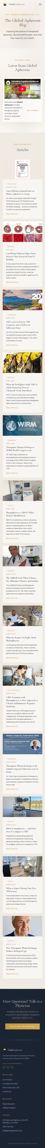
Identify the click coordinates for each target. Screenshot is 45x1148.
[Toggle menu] (40, 4)
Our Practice (7, 1080)
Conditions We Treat (10, 1084)
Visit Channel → (34, 110)
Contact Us (7, 1091)
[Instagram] (12, 1067)
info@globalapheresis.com (12, 1131)
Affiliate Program (9, 1108)
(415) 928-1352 (8, 1127)
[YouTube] (4, 1067)
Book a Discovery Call (11, 1087)
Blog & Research (9, 1104)
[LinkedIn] (8, 1067)
